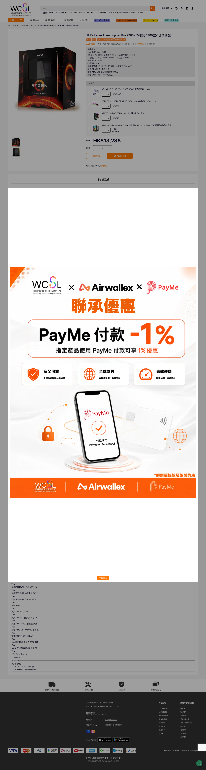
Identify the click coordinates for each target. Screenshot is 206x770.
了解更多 (103, 578)
